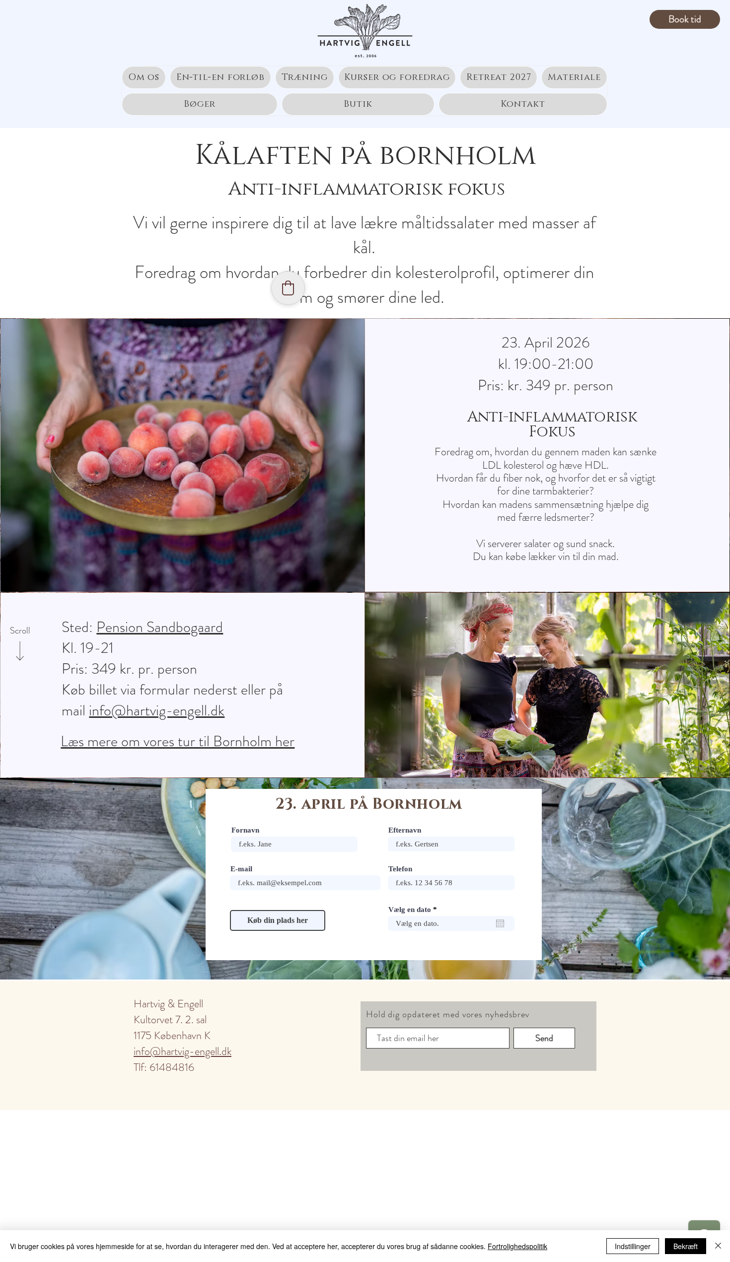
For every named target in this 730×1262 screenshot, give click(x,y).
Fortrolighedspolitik (517, 1246)
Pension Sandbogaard (159, 626)
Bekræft (685, 1246)
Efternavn (404, 830)
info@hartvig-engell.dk (156, 710)
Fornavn (245, 830)
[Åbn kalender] (500, 923)
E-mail (241, 869)
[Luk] (718, 1246)
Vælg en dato (414, 909)
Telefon (400, 869)
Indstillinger (633, 1246)
